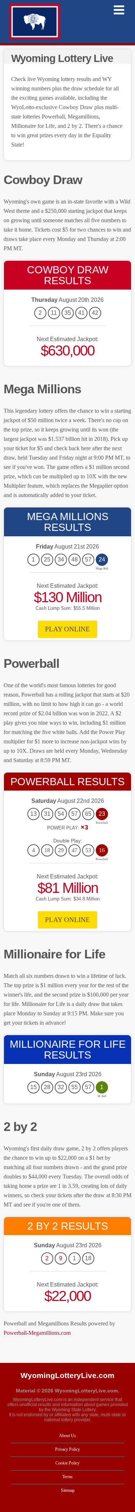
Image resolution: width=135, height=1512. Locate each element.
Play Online (67, 629)
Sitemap (68, 1490)
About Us (67, 1435)
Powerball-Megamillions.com (37, 1333)
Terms (67, 1476)
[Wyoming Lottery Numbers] (34, 21)
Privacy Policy (67, 1449)
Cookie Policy (67, 1463)
